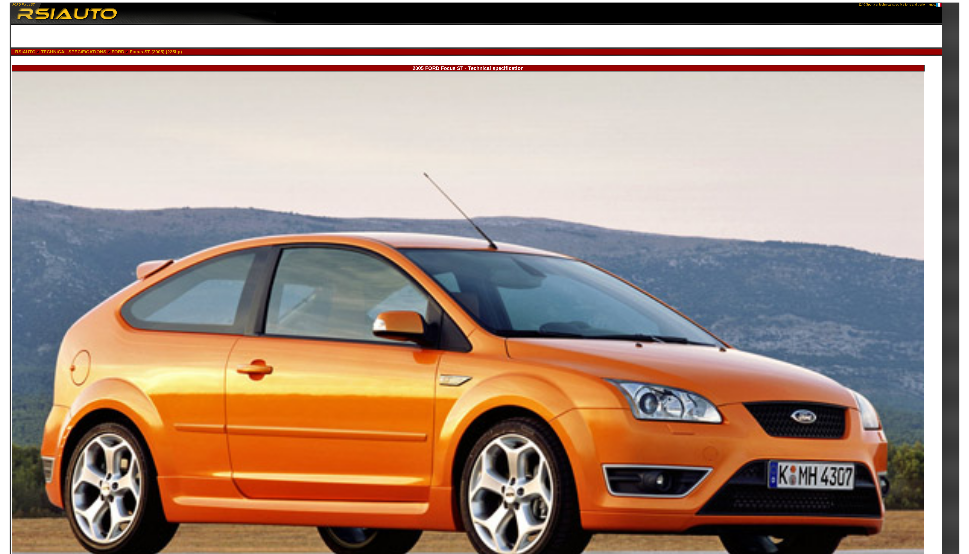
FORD (118, 51)
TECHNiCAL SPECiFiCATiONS (73, 51)
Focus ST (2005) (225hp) (156, 51)
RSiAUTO (25, 51)
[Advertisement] (476, 36)
